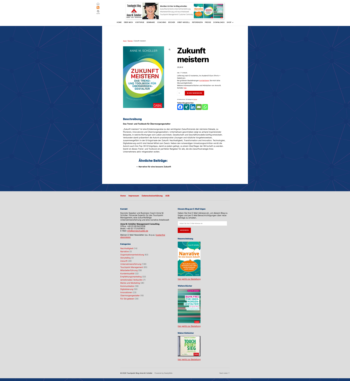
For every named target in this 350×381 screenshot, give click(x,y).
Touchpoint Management (131, 267)
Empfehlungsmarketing (131, 277)
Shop (229, 22)
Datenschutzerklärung (152, 196)
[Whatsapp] (205, 107)
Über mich (128, 22)
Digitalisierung (126, 289)
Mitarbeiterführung (129, 270)
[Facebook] (180, 107)
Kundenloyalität (127, 273)
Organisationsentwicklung (132, 255)
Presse (208, 22)
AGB (167, 196)
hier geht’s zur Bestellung (189, 279)
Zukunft (123, 261)
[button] (169, 49)
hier (185, 88)
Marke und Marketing (130, 283)
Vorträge (139, 22)
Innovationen (126, 292)
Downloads (218, 22)
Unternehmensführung (130, 264)
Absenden (184, 230)
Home (119, 22)
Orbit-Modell (183, 22)
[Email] (199, 107)
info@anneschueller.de (137, 231)
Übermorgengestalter (130, 295)
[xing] (186, 107)
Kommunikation (127, 286)
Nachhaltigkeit (126, 248)
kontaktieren (204, 80)
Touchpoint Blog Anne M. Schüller (139, 359)
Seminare (151, 22)
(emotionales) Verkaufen (131, 280)
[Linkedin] (193, 107)
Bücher (171, 22)
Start (125, 41)
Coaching (161, 22)
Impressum (134, 196)
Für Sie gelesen (127, 299)
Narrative (124, 251)
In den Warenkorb (194, 93)
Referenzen (197, 22)
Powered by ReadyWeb (163, 359)
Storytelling (125, 258)
